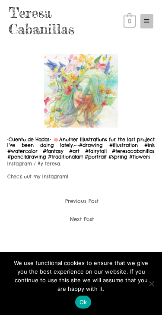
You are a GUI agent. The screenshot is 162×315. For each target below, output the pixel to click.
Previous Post (81, 201)
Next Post (82, 219)
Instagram (19, 164)
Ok (83, 302)
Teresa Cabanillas (41, 20)
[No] (151, 283)
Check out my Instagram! (37, 177)
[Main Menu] (146, 21)
